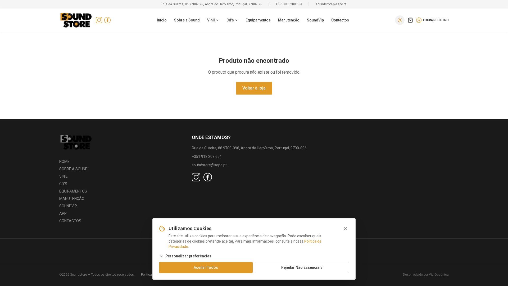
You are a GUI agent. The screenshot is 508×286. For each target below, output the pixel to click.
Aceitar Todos (206, 267)
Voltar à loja (254, 88)
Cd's (230, 20)
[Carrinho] (410, 20)
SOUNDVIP (68, 206)
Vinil (211, 20)
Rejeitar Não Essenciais (302, 267)
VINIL (63, 176)
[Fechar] (345, 228)
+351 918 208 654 (289, 4)
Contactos (340, 20)
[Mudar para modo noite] (400, 20)
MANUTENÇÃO (71, 198)
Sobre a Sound (187, 20)
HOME (64, 161)
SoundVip (315, 20)
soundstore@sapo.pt (331, 4)
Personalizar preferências (188, 256)
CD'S (63, 184)
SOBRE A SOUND (73, 169)
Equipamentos (258, 20)
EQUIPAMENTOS (73, 191)
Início (162, 20)
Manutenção (289, 20)
